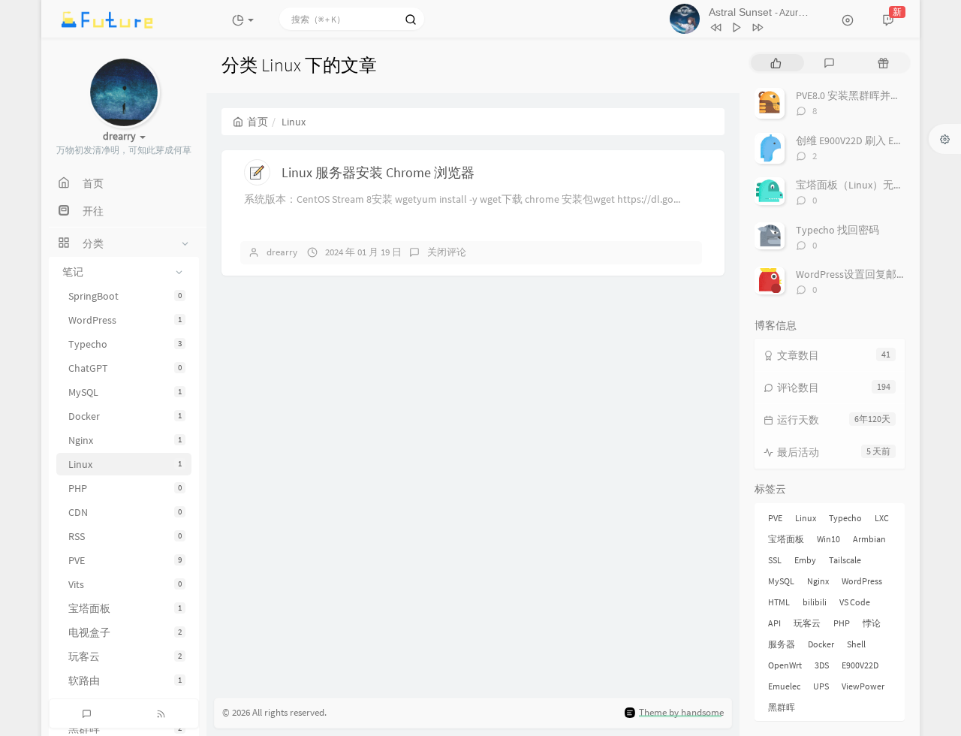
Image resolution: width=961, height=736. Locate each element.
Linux (125, 464)
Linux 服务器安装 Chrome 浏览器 (378, 172)
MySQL (125, 392)
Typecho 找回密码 (837, 230)
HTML (779, 602)
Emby (805, 560)
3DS (822, 665)
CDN (125, 512)
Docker (125, 416)
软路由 (125, 680)
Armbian (869, 538)
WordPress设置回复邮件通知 (862, 274)
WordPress (125, 320)
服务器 (781, 644)
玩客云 (125, 656)
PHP (125, 488)
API (774, 623)
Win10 (828, 538)
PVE (125, 560)
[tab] (776, 63)
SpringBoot (125, 296)
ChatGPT (125, 368)
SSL (775, 560)
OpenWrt (785, 665)
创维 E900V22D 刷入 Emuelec (861, 140)
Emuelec (784, 686)
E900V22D (860, 665)
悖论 (872, 623)
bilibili (815, 602)
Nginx (125, 440)
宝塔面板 (125, 608)
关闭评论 (446, 252)
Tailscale (845, 560)
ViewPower (863, 686)
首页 (257, 121)
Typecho (125, 344)
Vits (125, 584)
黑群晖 (781, 707)
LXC (882, 517)
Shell (856, 644)
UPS (821, 686)
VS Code (854, 602)
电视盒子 (125, 632)
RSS (125, 536)
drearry (282, 252)
